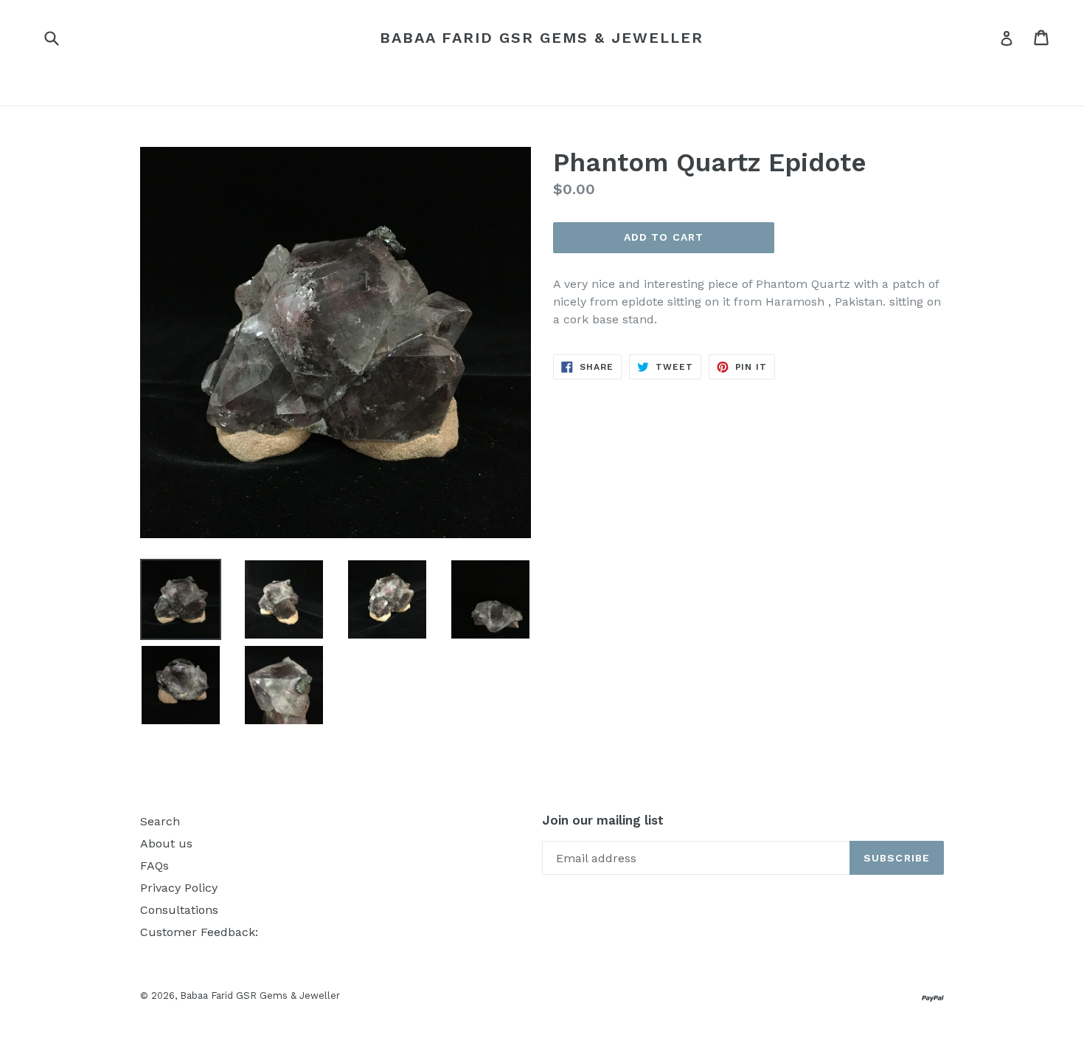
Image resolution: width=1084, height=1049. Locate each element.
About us (166, 843)
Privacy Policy (179, 888)
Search (160, 821)
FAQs (154, 866)
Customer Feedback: (199, 932)
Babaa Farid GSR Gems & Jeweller (541, 38)
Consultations (179, 910)
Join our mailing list (603, 820)
